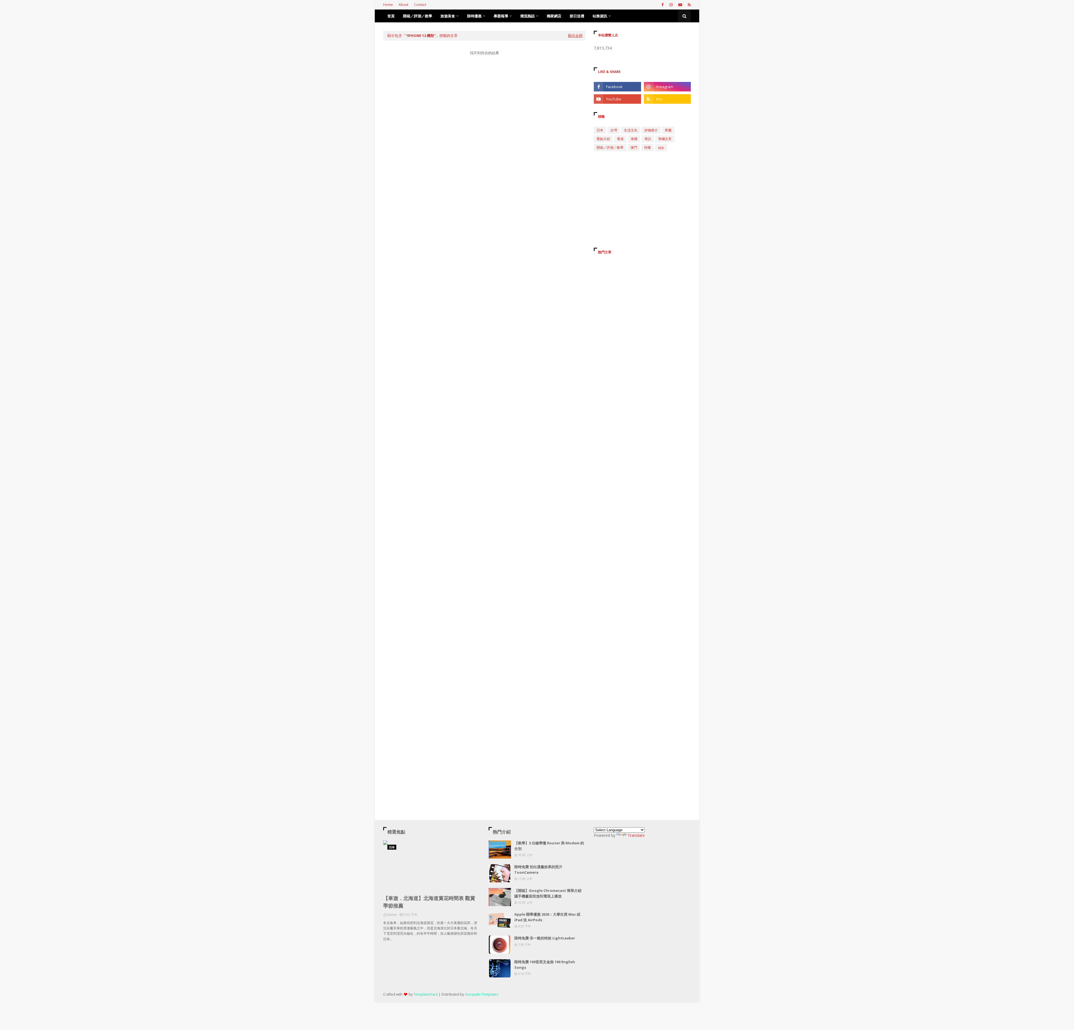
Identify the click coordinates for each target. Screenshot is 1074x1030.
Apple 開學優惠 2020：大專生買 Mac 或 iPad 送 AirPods (547, 917)
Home (388, 4)
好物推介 (651, 130)
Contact (420, 4)
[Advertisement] (484, 113)
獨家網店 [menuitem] (554, 15)
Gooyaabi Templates (481, 994)
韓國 (647, 147)
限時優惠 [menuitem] (474, 15)
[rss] (688, 5)
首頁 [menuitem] (391, 15)
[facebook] (662, 5)
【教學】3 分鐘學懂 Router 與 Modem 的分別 (549, 845)
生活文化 (630, 130)
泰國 (634, 138)
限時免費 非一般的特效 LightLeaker (544, 938)
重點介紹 (603, 138)
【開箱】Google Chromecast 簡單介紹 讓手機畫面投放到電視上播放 (547, 893)
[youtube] (680, 5)
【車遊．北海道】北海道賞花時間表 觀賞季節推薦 (429, 902)
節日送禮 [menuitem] (577, 15)
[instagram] (671, 5)
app (661, 147)
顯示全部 (575, 35)
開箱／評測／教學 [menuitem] (417, 15)
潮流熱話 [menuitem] (527, 15)
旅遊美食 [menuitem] (448, 15)
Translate (636, 835)
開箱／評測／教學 (610, 147)
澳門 (633, 147)
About (403, 4)
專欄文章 (665, 138)
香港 (620, 138)
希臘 (668, 130)
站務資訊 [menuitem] (600, 15)
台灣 (613, 130)
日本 (600, 130)
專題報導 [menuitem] (501, 15)
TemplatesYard (425, 994)
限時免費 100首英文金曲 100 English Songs (544, 964)
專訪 (647, 138)
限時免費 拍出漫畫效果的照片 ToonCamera (538, 869)
